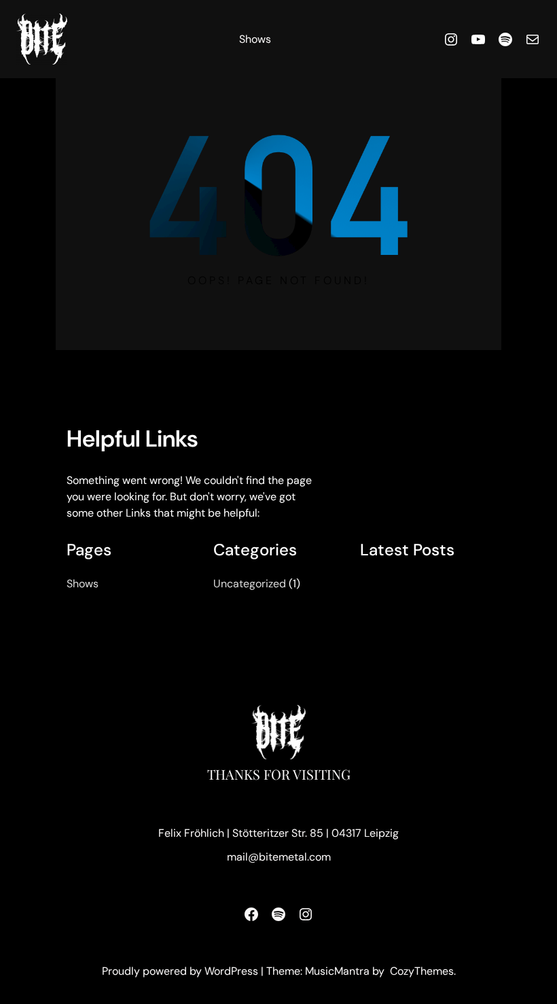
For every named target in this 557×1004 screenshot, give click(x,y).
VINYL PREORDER (414, 585)
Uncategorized (249, 583)
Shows (255, 39)
